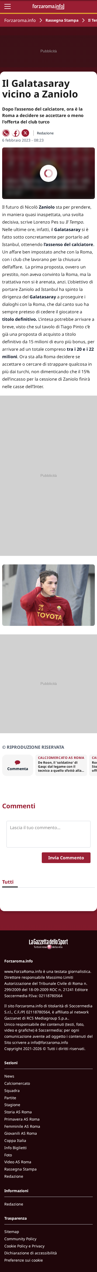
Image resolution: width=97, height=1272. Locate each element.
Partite (10, 1097)
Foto (8, 1154)
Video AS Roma (17, 1161)
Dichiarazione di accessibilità (30, 1252)
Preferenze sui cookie (23, 1260)
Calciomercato (17, 1083)
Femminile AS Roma (22, 1126)
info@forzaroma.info (49, 1042)
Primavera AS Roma (22, 1119)
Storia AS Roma (18, 1111)
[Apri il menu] (7, 6)
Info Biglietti (15, 1147)
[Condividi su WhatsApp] (6, 133)
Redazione (13, 1176)
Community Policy (20, 1238)
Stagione (12, 1104)
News (9, 1076)
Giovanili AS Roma (20, 1133)
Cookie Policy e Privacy (24, 1245)
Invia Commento (66, 858)
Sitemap (11, 1231)
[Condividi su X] (25, 133)
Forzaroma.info (20, 20)
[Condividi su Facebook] (15, 133)
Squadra (12, 1090)
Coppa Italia (15, 1140)
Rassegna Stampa (62, 20)
